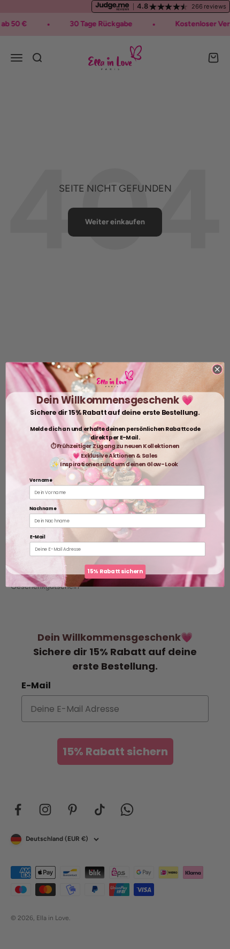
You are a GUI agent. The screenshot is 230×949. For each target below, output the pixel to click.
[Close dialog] (217, 369)
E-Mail (37, 537)
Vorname (40, 480)
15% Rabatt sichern (114, 571)
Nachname (42, 508)
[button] (115, 378)
